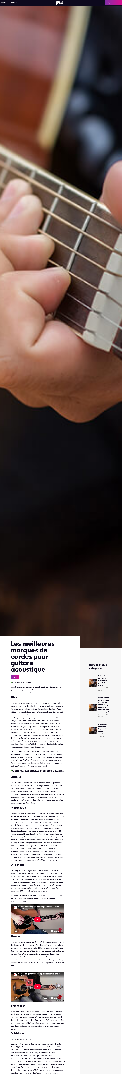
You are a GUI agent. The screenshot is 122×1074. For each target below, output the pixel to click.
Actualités (12, 3)
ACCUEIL (3, 3)
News (15, 677)
